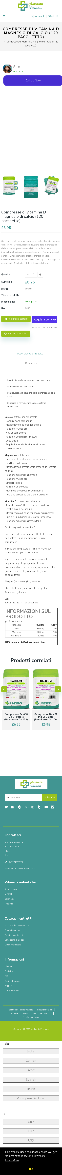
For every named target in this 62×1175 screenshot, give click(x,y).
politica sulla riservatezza (17, 925)
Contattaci (9, 971)
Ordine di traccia (12, 981)
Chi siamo (9, 966)
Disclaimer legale (13, 944)
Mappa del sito (12, 990)
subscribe (50, 797)
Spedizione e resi (12, 930)
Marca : (5, 288)
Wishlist (8, 986)
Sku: (3, 308)
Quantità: (6, 274)
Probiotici (9, 903)
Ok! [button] (31, 1169)
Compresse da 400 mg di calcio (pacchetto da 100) (16, 717)
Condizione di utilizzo (14, 940)
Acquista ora (11, 889)
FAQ (6, 976)
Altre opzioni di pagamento (44, 327)
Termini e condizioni (14, 935)
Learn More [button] (12, 1160)
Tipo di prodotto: (10, 295)
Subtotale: (7, 281)
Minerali (8, 894)
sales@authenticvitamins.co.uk (20, 868)
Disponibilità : (8, 301)
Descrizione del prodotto (30, 353)
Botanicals (10, 899)
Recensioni (31, 363)
